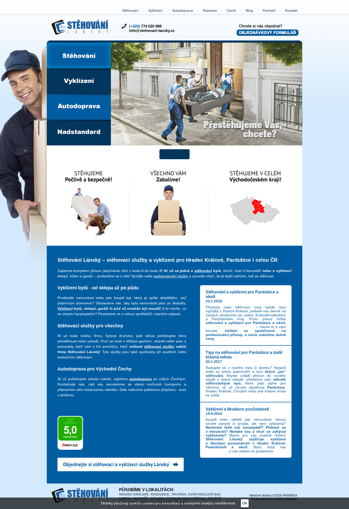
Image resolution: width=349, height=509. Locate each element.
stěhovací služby (159, 346)
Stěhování (130, 10)
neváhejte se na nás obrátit (230, 327)
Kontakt (291, 10)
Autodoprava (182, 10)
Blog (249, 10)
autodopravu (140, 379)
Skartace (210, 10)
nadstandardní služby (170, 276)
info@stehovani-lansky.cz (152, 30)
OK (244, 503)
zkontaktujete (216, 451)
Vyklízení (155, 10)
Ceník (231, 10)
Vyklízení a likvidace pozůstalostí (237, 409)
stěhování (203, 271)
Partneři (269, 10)
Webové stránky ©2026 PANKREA (273, 495)
